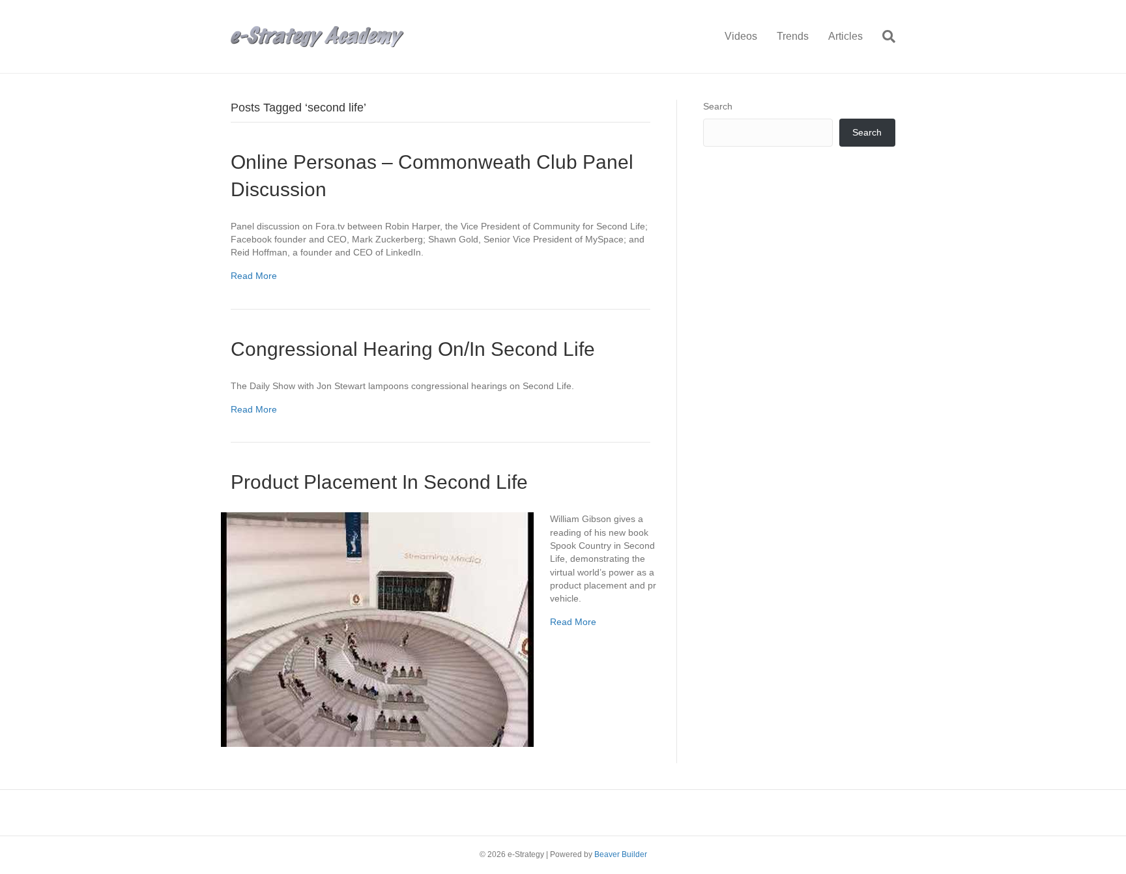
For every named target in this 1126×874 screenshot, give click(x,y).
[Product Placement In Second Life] (377, 629)
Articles (845, 36)
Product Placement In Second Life (379, 482)
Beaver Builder (620, 854)
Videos (741, 36)
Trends (793, 36)
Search (717, 106)
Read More (254, 275)
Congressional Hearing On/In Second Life (413, 349)
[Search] (884, 36)
